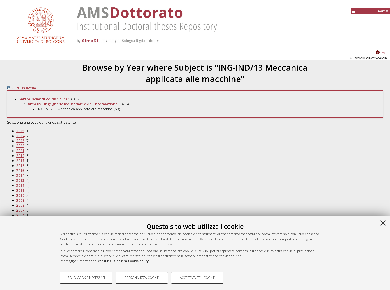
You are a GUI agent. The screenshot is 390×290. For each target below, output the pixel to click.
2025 (20, 130)
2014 (20, 175)
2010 (20, 195)
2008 (20, 205)
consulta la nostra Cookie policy (123, 261)
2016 (20, 165)
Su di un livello (23, 88)
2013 (20, 180)
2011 (20, 190)
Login (384, 52)
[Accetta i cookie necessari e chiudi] (383, 222)
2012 (20, 185)
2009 (20, 200)
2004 (20, 215)
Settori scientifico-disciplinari (44, 99)
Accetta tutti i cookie (197, 278)
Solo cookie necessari (86, 278)
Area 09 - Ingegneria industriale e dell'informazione (73, 104)
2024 (20, 135)
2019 (20, 155)
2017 (20, 160)
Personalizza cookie (142, 278)
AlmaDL (382, 11)
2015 (20, 170)
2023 (20, 140)
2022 (20, 145)
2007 (20, 210)
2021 (20, 150)
